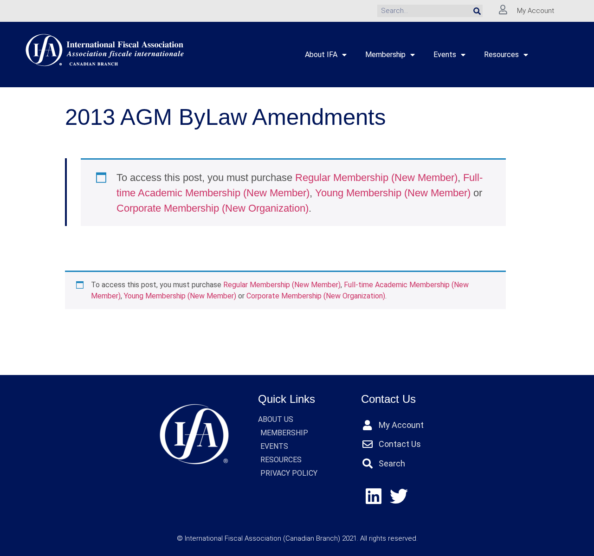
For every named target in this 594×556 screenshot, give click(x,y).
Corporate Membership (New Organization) (212, 208)
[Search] (477, 11)
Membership (385, 54)
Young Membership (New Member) (393, 193)
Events (444, 54)
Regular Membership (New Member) (376, 177)
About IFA (321, 54)
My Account (535, 10)
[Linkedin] (374, 496)
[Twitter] (399, 496)
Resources (501, 54)
